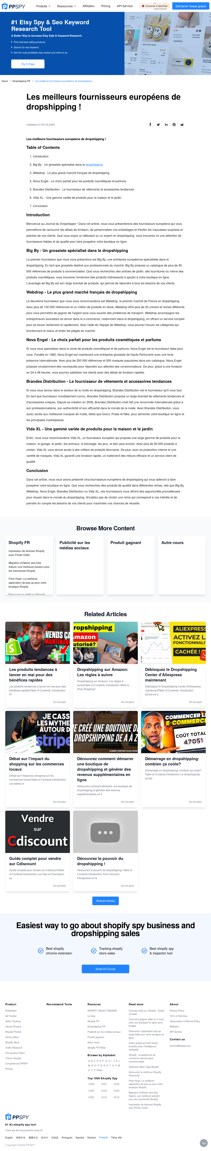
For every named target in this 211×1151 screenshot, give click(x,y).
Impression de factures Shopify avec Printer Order (27, 553)
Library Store (12, 1037)
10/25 (91, 1090)
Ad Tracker (11, 1016)
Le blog (91, 1016)
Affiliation (174, 1026)
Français (103, 1137)
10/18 (116, 1097)
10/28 (91, 1084)
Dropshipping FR (22, 81)
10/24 (104, 1090)
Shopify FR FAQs (97, 1047)
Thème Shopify (13, 1058)
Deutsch (91, 1137)
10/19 (104, 1097)
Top (204, 1143)
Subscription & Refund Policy (185, 1021)
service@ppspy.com (180, 1045)
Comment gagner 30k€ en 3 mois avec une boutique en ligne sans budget (146, 1022)
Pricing (105, 6)
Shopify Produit (13, 1031)
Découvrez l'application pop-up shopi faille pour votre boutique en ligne (146, 1034)
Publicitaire (11, 1010)
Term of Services (178, 1016)
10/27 (104, 1084)
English (9, 1137)
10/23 (116, 1090)
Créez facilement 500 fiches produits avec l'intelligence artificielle (143, 1046)
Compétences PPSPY (16, 1063)
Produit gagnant (96, 1037)
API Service (125, 6)
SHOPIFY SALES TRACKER (102, 1010)
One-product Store (15, 1053)
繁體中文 (33, 1137)
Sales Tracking (13, 1021)
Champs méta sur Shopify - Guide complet (146, 1012)
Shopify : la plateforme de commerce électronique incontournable (142, 1058)
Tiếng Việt (116, 1137)
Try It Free (27, 64)
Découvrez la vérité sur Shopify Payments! (145, 1073)
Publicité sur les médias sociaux (104, 1031)
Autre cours (94, 1042)
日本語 (54, 1137)
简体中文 (20, 1137)
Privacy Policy (177, 1010)
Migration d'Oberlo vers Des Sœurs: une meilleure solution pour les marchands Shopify (29, 567)
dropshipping (94, 164)
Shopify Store (12, 1042)
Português (67, 1137)
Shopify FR (93, 1021)
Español (80, 1137)
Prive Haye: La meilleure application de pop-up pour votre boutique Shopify (27, 582)
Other (100, 1070)
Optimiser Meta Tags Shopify (144, 1066)
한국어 (44, 1137)
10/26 (116, 1084)
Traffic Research (13, 1047)
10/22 (91, 1097)
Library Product (13, 1026)
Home (5, 81)
